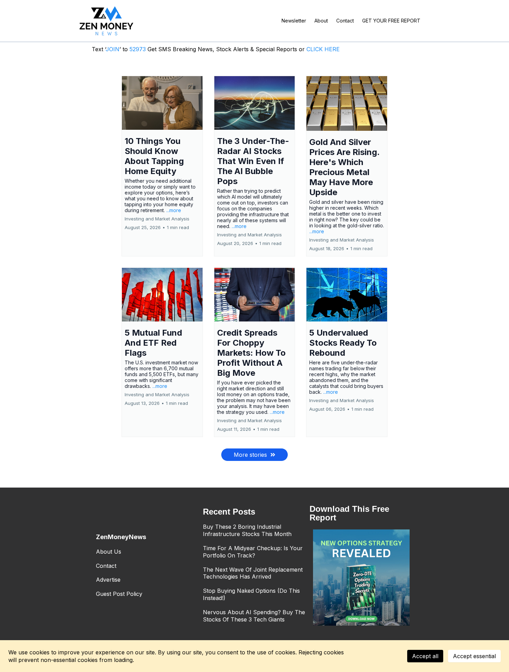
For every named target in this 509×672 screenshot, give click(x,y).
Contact (106, 565)
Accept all (425, 656)
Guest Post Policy (119, 593)
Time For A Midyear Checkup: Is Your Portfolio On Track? (253, 552)
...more (173, 210)
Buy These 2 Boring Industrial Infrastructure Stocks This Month (247, 530)
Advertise (108, 579)
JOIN (112, 49)
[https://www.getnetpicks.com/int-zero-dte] (361, 577)
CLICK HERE (323, 49)
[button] (162, 166)
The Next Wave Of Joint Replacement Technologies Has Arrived (253, 573)
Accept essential (474, 656)
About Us (108, 551)
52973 (139, 49)
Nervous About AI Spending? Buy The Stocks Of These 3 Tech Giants (254, 616)
